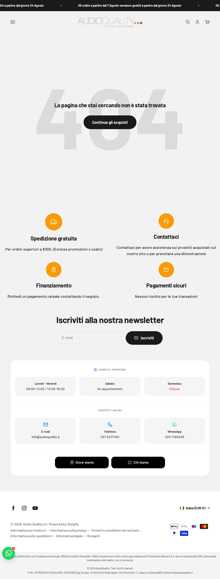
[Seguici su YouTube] (35, 508)
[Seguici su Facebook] (13, 508)
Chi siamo (141, 462)
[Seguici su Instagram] (24, 508)
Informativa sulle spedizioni (31, 536)
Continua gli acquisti (110, 122)
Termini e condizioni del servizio (115, 530)
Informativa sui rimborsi (28, 530)
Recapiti (93, 536)
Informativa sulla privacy (68, 530)
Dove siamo (85, 462)
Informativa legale (69, 536)
